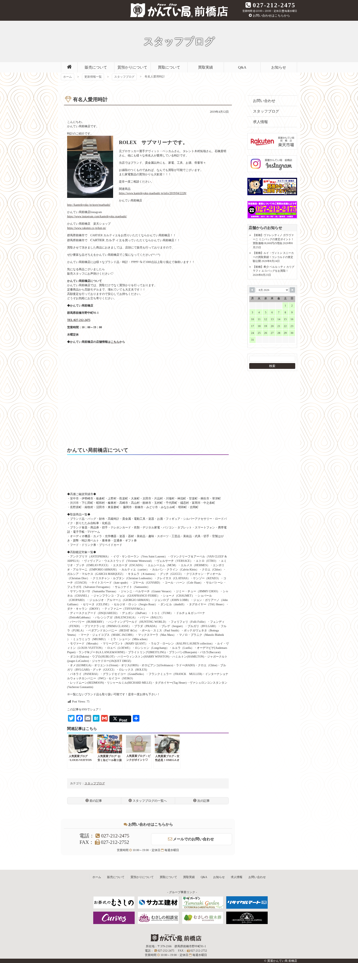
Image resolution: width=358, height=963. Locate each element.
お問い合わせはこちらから (271, 15)
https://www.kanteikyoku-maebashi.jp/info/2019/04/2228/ (152, 193)
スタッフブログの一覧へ (150, 800)
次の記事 (203, 800)
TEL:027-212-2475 (78, 320)
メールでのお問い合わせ (193, 839)
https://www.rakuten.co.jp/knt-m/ (86, 228)
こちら (115, 341)
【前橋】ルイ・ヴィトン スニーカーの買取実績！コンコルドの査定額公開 (273, 257)
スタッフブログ (124, 76)
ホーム (67, 76)
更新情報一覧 (93, 76)
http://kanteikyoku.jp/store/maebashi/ (88, 204)
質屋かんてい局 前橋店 (179, 10)
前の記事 (96, 800)
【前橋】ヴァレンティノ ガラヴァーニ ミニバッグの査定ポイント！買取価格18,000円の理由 (273, 239)
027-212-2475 (274, 5)
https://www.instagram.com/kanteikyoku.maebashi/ (97, 216)
